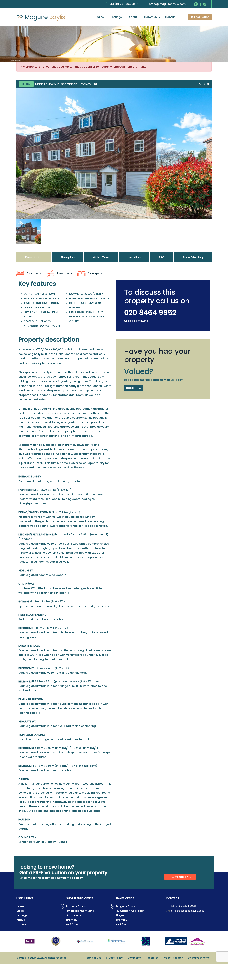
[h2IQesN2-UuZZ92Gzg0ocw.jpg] (114, 153)
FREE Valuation (199, 17)
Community (152, 17)
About (133, 17)
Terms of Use (93, 957)
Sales (100, 17)
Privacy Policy (114, 957)
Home (20, 906)
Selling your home (199, 957)
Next (217, 156)
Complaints (134, 957)
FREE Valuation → (180, 877)
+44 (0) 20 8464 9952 (123, 4)
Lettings (116, 17)
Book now (133, 388)
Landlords (152, 957)
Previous (11, 156)
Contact (171, 17)
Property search (173, 957)
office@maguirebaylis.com (167, 4)
